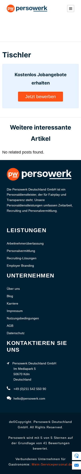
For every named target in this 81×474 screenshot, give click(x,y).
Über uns (13, 288)
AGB (10, 325)
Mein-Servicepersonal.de (52, 464)
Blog (10, 296)
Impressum (15, 311)
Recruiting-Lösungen (21, 258)
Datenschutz (16, 333)
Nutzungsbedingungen (23, 318)
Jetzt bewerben (40, 96)
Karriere (12, 303)
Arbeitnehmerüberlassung (25, 243)
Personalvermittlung (21, 251)
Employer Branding (20, 265)
